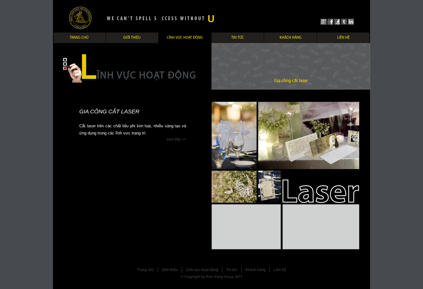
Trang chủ (79, 38)
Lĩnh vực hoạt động (185, 38)
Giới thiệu (132, 38)
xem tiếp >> (176, 139)
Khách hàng (291, 38)
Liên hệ (343, 38)
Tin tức (237, 38)
